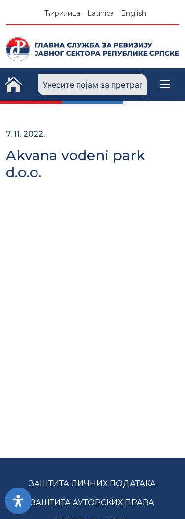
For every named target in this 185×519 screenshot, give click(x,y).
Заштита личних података (92, 483)
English (133, 13)
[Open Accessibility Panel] (18, 501)
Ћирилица (62, 13)
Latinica (100, 13)
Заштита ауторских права (92, 502)
